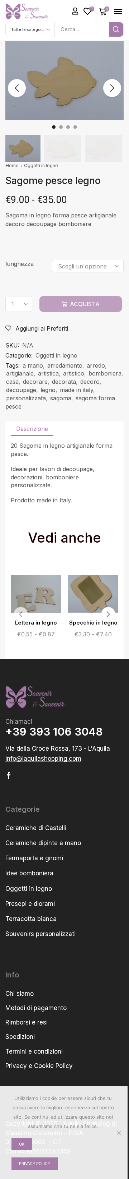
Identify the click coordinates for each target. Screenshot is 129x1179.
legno (48, 389)
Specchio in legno (93, 623)
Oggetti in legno (41, 165)
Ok (21, 1144)
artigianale (20, 373)
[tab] (32, 429)
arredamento (64, 365)
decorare (35, 381)
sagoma (60, 398)
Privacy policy (34, 1163)
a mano (33, 365)
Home (12, 165)
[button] (75, 11)
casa (12, 381)
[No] (118, 1132)
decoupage (21, 389)
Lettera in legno (36, 623)
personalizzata (26, 398)
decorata (64, 381)
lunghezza (19, 263)
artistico (73, 373)
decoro (90, 381)
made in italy (76, 389)
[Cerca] (116, 29)
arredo (96, 365)
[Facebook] (8, 775)
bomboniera (105, 373)
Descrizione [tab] (32, 428)
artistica (48, 373)
